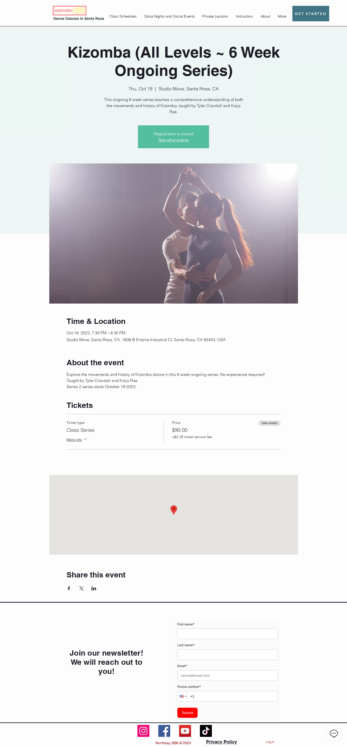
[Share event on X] (81, 588)
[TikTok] (206, 731)
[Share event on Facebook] (69, 588)
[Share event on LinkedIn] (93, 588)
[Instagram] (143, 731)
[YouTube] (185, 731)
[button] (123, 16)
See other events (174, 139)
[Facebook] (164, 731)
